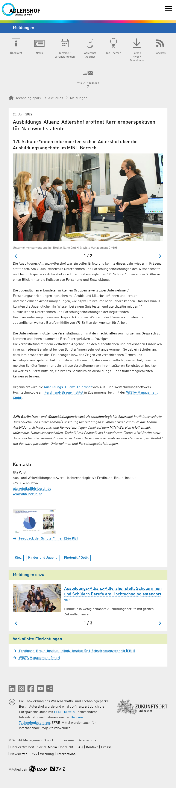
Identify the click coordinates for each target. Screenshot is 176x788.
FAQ (80, 747)
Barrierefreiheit (22, 747)
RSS (33, 754)
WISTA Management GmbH (39, 658)
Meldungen (78, 98)
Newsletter (18, 754)
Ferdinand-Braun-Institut (64, 392)
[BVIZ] (57, 769)
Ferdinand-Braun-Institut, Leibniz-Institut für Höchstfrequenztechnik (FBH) (76, 651)
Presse (106, 747)
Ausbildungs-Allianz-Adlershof (68, 387)
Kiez (18, 558)
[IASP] (37, 769)
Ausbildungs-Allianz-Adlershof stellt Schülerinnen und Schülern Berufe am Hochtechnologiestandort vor (113, 594)
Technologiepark (28, 98)
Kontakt (92, 747)
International (67, 754)
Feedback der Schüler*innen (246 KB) (48, 538)
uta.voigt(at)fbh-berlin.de (32, 489)
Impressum (65, 740)
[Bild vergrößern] (88, 197)
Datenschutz (86, 740)
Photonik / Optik (76, 558)
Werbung (47, 754)
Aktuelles (55, 98)
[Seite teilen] (50, 688)
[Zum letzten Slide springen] (16, 256)
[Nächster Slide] (159, 256)
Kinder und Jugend (43, 558)
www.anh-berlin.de (27, 494)
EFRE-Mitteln (64, 712)
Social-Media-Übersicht (55, 747)
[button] (12, 688)
